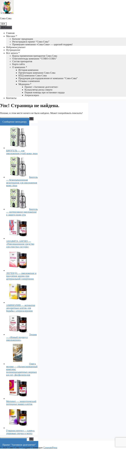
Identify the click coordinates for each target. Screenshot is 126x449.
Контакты (11, 98)
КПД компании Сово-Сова (32, 75)
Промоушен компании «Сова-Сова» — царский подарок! (42, 44)
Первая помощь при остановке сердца (45, 92)
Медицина (24, 84)
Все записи (12, 53)
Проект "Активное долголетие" (19, 444)
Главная (10, 33)
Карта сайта (18, 64)
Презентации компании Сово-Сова (36, 72)
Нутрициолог (13, 50)
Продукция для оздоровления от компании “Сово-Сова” (48, 78)
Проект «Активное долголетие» (41, 87)
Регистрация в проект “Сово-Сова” (30, 41)
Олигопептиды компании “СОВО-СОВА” (34, 58)
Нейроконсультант (16, 47)
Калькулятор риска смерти (38, 89)
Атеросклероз (32, 95)
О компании (18, 67)
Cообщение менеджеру (14, 121)
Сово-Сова (5, 18)
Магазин (10, 36)
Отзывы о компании (29, 81)
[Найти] (31, 118)
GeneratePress (50, 447)
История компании (28, 70)
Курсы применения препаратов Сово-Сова (34, 56)
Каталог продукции (22, 39)
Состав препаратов (22, 61)
